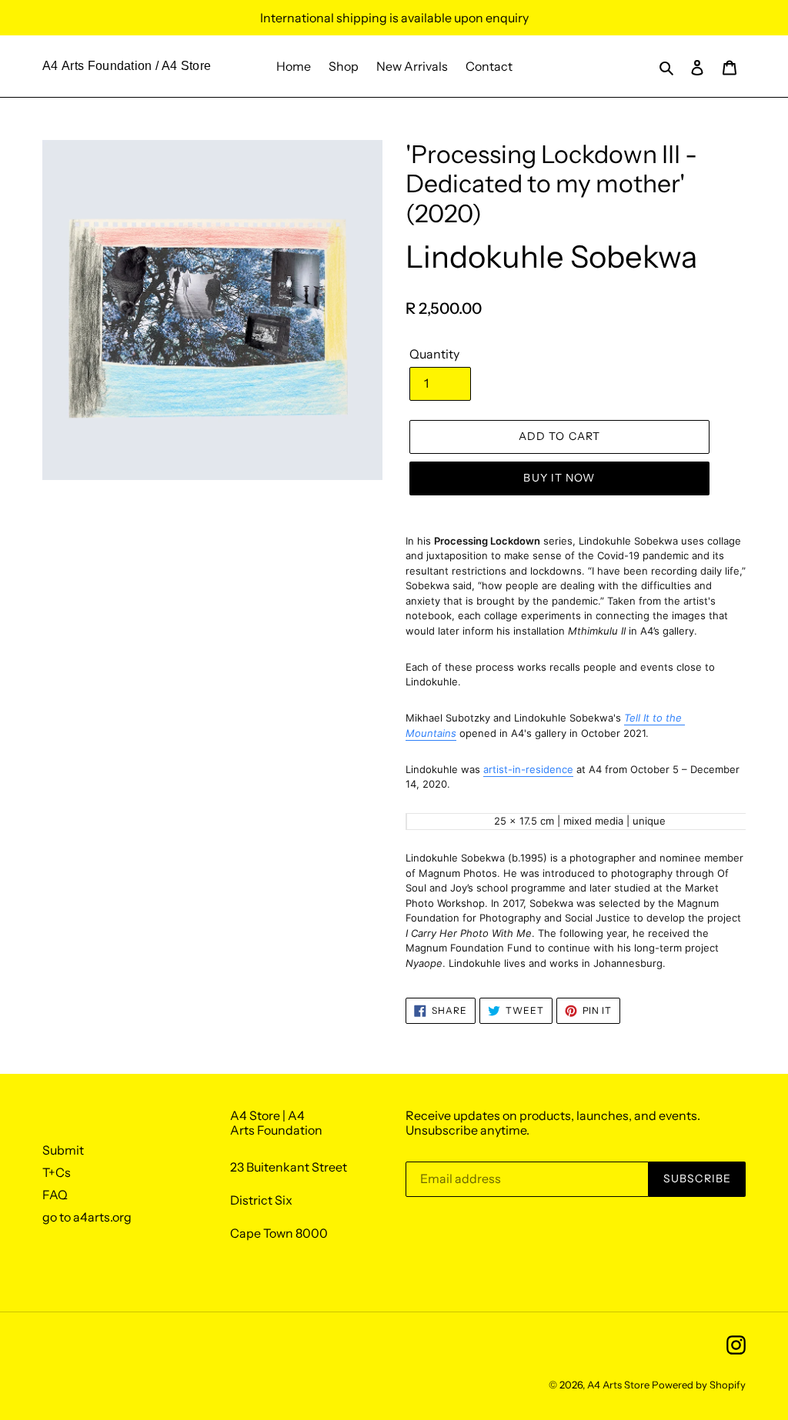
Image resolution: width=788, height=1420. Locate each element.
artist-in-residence (528, 769)
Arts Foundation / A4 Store (136, 65)
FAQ (55, 1194)
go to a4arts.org (87, 1217)
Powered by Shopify (699, 1384)
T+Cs (56, 1172)
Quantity (434, 354)
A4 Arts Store (618, 1384)
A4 (50, 65)
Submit (63, 1150)
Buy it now (559, 478)
